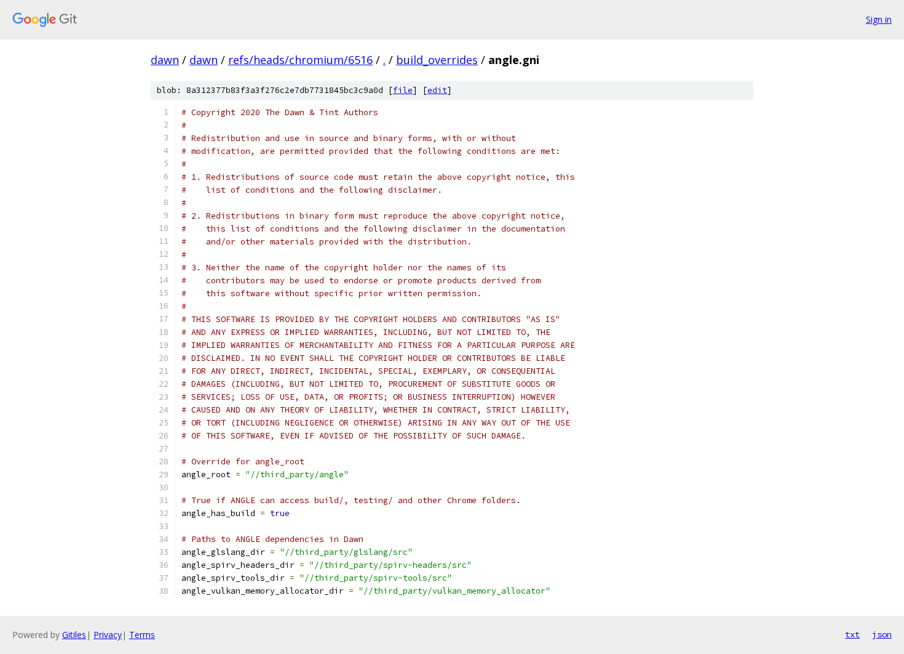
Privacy (107, 634)
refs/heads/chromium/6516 (300, 59)
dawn (165, 59)
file (403, 90)
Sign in (879, 19)
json (882, 634)
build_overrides (437, 59)
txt (852, 634)
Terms (142, 634)
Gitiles (74, 634)
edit (437, 90)
